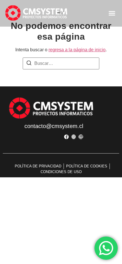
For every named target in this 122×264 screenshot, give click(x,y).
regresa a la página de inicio (77, 49)
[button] (111, 13)
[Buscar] (29, 64)
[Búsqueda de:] (61, 63)
